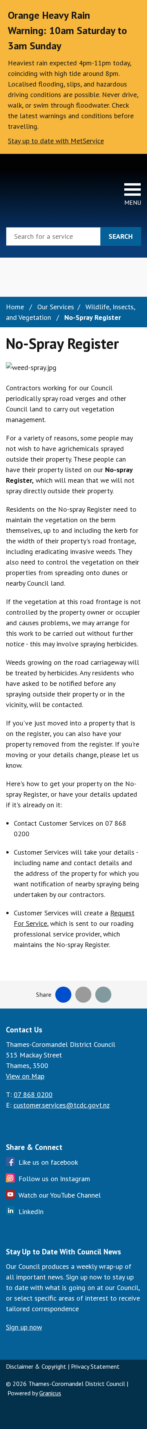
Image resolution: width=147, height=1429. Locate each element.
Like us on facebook (48, 1162)
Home (15, 306)
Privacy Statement (95, 1366)
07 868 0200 (33, 1094)
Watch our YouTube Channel (59, 1195)
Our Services (55, 306)
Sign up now (24, 1327)
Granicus (50, 1393)
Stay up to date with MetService (56, 140)
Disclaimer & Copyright (36, 1366)
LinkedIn (31, 1211)
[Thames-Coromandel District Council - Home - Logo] (29, 193)
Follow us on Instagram (54, 1178)
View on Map (25, 1076)
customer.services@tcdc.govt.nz (61, 1105)
